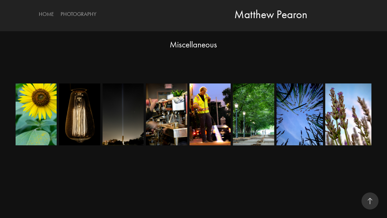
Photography (78, 14)
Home (46, 14)
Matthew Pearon (270, 14)
